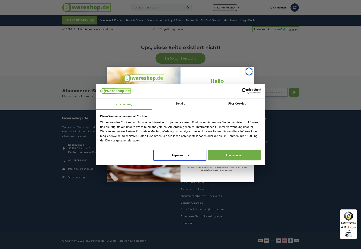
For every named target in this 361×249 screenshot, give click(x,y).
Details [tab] (180, 103)
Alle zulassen (234, 155)
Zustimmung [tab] (124, 103)
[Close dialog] (249, 71)
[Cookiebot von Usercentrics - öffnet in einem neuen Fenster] (244, 91)
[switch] (348, 234)
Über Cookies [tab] (237, 103)
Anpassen (177, 155)
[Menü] (355, 211)
